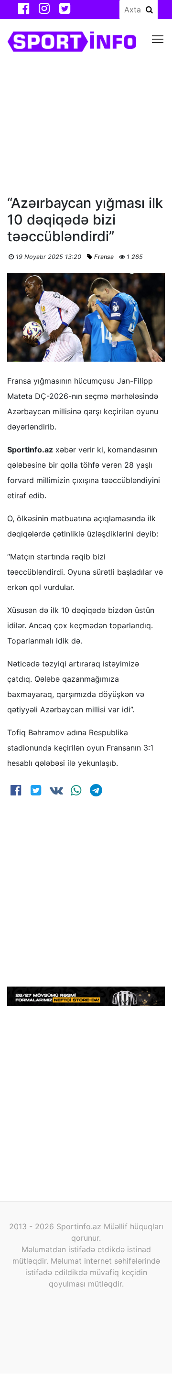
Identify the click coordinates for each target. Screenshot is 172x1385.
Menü (158, 38)
